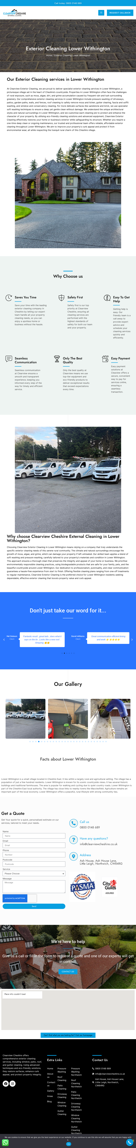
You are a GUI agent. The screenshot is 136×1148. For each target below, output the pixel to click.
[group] (82, 887)
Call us (84, 821)
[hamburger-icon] (101, 13)
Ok (68, 1144)
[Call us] (73, 823)
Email (5, 841)
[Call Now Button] (129, 1142)
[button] (4, 639)
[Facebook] (6, 1084)
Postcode (7, 860)
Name (5, 831)
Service (6, 869)
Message (7, 878)
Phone (6, 850)
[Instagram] (12, 1084)
